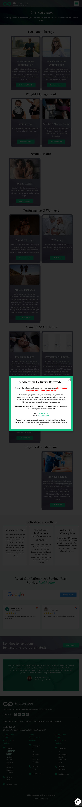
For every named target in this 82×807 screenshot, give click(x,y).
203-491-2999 (43, 413)
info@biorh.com (43, 416)
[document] (41, 403)
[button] (69, 379)
